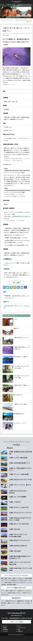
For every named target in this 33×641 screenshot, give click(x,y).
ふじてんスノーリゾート (20, 423)
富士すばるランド (18, 395)
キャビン (5, 626)
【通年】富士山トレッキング (21, 337)
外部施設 (7, 35)
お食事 (5, 628)
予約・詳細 (15, 282)
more (19, 584)
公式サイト (8, 263)
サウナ (15, 319)
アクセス (5, 631)
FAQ (19, 629)
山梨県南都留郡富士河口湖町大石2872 (19, 618)
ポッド (20, 626)
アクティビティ (22, 628)
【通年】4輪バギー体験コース (21, 385)
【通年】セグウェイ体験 (20, 404)
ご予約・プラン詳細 (16, 622)
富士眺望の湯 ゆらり (19, 413)
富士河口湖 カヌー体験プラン (21, 356)
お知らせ (20, 631)
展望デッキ (16, 328)
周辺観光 (5, 629)
